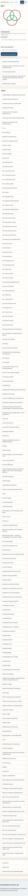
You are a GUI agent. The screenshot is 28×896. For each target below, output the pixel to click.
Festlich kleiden (6, 450)
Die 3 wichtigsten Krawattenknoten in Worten (12, 334)
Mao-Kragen (5, 692)
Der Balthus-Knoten (7, 166)
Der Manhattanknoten (8, 265)
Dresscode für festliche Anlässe (10, 427)
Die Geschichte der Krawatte (10, 348)
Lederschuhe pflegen (8, 674)
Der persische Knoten (8, 286)
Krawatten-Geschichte (8, 605)
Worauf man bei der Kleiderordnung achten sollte (12, 848)
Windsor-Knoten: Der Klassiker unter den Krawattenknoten (13, 66)
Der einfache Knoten (7, 205)
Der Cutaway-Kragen (8, 183)
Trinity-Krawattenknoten (8, 72)
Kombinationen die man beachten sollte (13, 554)
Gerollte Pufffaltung (7, 464)
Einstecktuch (5, 435)
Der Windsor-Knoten (7, 320)
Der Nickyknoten (6, 269)
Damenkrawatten (7, 153)
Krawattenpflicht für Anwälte (10, 657)
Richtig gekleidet (6, 731)
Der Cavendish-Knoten (8, 171)
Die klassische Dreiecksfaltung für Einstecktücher (11, 352)
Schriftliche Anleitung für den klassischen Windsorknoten (13, 753)
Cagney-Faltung (6, 149)
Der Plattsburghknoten (8, 290)
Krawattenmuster (7, 644)
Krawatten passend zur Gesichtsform (12, 597)
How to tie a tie (6, 516)
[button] (12, 18)
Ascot (3, 128)
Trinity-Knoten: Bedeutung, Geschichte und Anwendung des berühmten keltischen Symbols (14, 77)
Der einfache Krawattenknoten (10, 209)
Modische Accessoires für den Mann (12, 701)
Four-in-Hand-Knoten (8, 460)
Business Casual (6, 145)
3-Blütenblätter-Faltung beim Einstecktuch (13, 95)
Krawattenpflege (6, 652)
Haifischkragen (6, 481)
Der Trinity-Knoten (7, 312)
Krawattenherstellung (8, 614)
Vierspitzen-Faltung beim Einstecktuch (12, 788)
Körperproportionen (7, 562)
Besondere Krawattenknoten (10, 141)
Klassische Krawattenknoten (9, 545)
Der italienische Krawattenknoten (11, 239)
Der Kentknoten (6, 248)
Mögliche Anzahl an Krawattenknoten (12, 705)
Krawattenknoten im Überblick (10, 627)
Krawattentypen (6, 665)
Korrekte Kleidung (7, 567)
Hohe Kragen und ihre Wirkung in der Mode (12, 511)
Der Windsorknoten (7, 325)
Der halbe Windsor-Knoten (9, 226)
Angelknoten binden (7, 107)
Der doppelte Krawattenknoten (10, 201)
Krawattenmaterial (7, 639)
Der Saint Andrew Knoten (9, 303)
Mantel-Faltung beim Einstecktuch (11, 688)
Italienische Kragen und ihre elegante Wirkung (12, 530)
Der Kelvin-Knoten (7, 243)
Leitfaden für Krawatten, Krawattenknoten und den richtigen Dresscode (13, 679)
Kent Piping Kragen (7, 541)
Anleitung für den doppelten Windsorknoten (10, 112)
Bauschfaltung (6, 132)
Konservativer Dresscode (9, 558)
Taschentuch (5, 771)
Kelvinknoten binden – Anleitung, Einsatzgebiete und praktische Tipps (12, 536)
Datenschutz (5, 158)
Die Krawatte (5, 358)
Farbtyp (4, 446)
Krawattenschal (6, 661)
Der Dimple (5, 192)
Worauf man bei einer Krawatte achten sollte (12, 854)
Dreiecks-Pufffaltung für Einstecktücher (12, 398)
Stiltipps (4, 767)
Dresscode (5, 418)
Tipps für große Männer (8, 775)
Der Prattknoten (6, 295)
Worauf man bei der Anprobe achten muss (13, 843)
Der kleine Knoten (7, 252)
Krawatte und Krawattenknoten (10, 61)
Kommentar (4, 37)
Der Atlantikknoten (7, 162)
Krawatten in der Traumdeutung (11, 592)
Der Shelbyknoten (7, 307)
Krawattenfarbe (6, 609)
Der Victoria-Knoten (7, 316)
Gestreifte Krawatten (7, 476)
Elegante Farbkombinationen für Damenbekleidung (11, 440)
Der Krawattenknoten (8, 260)
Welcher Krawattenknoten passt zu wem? (13, 811)
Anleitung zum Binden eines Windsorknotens (10, 123)
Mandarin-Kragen (7, 684)
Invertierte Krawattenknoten (10, 525)
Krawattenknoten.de (5, 2)
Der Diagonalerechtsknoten (9, 188)
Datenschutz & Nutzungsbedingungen (12, 871)
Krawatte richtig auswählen (9, 575)
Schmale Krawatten (7, 748)
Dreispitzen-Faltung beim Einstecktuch (12, 402)
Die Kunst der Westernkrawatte (10, 372)
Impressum (5, 521)
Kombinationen (6, 550)
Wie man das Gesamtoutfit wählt (11, 826)
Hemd (4, 493)
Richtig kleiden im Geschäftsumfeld (11, 735)
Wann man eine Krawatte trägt (10, 797)
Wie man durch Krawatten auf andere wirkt (14, 834)
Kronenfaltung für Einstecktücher (11, 669)
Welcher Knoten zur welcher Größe (11, 807)
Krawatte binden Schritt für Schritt (11, 571)
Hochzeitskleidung (7, 502)
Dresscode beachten (7, 423)
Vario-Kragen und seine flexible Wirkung (13, 780)
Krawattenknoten (7, 618)
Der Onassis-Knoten (7, 273)
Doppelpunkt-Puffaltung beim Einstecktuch (14, 389)
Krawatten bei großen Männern (10, 584)
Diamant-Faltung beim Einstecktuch (12, 329)
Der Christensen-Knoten (8, 175)
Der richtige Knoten (7, 299)
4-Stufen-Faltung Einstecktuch (10, 99)
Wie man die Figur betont (9, 830)
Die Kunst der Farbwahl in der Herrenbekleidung (10, 367)
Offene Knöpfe (6, 722)
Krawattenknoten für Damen (10, 622)
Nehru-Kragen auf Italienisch (10, 718)
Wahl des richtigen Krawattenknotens (12, 792)
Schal (3, 739)
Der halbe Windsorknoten (9, 231)
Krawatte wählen (6, 580)
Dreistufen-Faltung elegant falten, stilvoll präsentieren (13, 413)
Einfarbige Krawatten (8, 431)
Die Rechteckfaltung (7, 381)
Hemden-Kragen (6, 498)
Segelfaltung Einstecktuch (9, 758)
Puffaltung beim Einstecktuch (10, 727)
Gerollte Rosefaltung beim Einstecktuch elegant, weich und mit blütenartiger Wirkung (13, 470)
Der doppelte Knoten (8, 196)
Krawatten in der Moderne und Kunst (12, 588)
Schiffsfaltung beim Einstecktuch (11, 744)
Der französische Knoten (9, 218)
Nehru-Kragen (6, 714)
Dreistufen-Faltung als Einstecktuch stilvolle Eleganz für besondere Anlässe (12, 407)
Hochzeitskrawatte (7, 506)
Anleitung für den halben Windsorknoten (13, 118)
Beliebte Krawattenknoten (9, 136)
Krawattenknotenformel (8, 631)
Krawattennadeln (7, 648)
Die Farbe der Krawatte (8, 339)
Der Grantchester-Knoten (9, 222)
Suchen (22, 2)
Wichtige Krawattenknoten (9, 815)
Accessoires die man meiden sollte (11, 103)
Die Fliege (5, 343)
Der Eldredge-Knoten (8, 213)
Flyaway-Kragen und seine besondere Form (12, 455)
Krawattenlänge (6, 635)
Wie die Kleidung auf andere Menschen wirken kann (12, 820)
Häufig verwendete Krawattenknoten (12, 489)
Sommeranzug (6, 763)
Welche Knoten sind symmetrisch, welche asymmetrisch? (13, 802)
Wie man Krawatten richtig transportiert (13, 838)
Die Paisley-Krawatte (7, 377)
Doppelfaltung (6, 385)
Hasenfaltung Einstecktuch (9, 485)
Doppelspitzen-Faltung (8, 394)
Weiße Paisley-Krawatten (9, 83)
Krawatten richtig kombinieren (10, 601)
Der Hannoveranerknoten (9, 235)
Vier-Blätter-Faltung (7, 784)
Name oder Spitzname (7, 47)
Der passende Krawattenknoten (10, 282)
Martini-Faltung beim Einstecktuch (11, 697)
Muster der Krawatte (7, 710)
